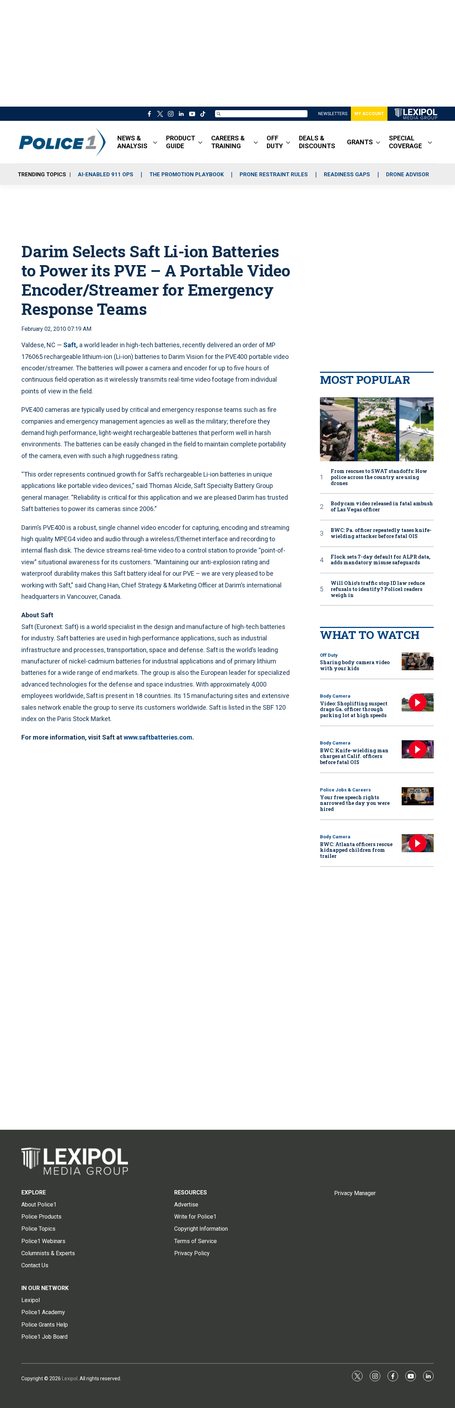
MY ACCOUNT (369, 113)
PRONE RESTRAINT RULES (274, 174)
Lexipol (69, 1378)
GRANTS (360, 142)
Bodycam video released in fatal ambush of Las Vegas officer (382, 507)
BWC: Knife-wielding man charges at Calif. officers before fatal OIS (354, 756)
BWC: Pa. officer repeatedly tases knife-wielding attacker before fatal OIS (381, 533)
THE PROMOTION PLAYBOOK (186, 174)
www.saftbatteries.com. (159, 737)
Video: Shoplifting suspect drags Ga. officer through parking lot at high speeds (353, 709)
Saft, (70, 345)
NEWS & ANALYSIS (132, 142)
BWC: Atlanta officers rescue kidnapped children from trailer (356, 850)
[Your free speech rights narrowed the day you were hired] (418, 796)
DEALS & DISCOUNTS (317, 142)
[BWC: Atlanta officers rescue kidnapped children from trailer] (418, 843)
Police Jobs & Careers (345, 789)
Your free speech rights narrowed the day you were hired (355, 803)
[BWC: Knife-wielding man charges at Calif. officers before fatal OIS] (418, 749)
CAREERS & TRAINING (228, 142)
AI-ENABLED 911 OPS (105, 174)
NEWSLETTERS (332, 113)
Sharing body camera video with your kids (355, 665)
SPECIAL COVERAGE (405, 142)
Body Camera (335, 696)
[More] (155, 142)
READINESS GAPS (347, 174)
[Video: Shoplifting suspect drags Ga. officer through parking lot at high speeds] (418, 702)
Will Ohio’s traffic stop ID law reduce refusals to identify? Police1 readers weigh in (378, 589)
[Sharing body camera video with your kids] (418, 661)
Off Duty (329, 655)
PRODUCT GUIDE (180, 142)
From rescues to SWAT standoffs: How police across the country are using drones (379, 477)
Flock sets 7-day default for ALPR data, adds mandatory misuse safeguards (380, 560)
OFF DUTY (275, 142)
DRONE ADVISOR (407, 174)
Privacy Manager (355, 1193)
